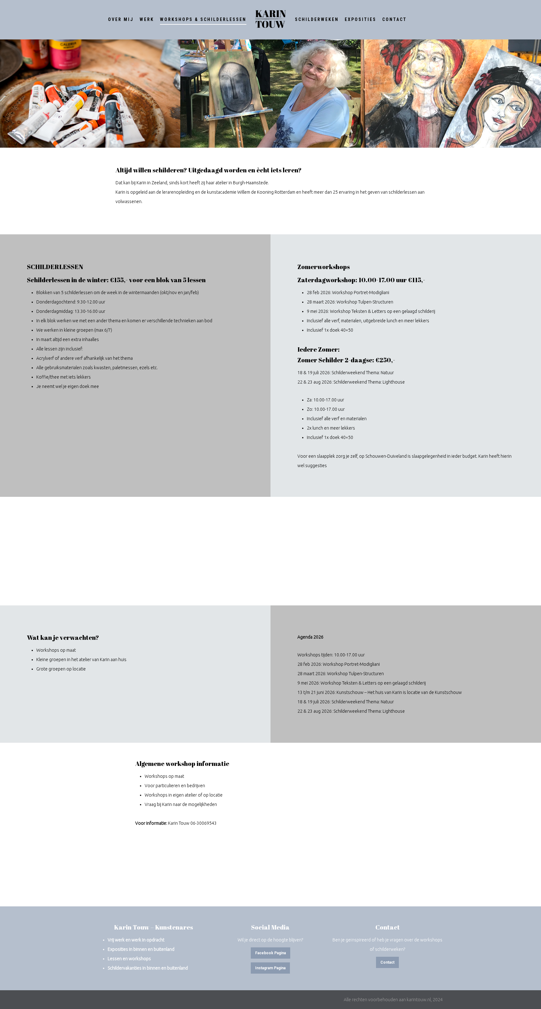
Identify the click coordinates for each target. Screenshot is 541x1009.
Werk (147, 19)
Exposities (360, 19)
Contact (394, 19)
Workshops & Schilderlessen (203, 19)
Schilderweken (317, 19)
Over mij (121, 19)
